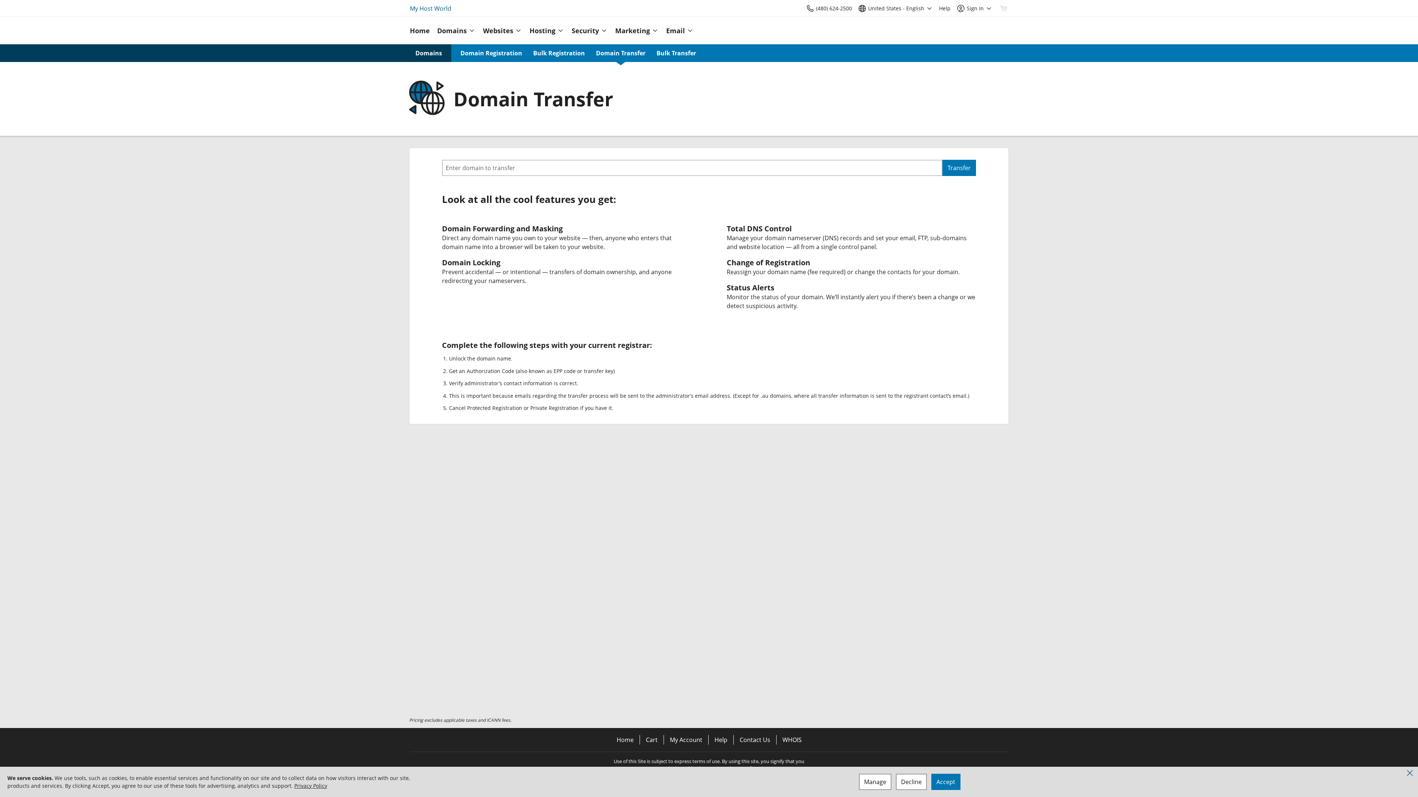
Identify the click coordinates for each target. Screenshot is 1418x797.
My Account (686, 740)
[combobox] (692, 168)
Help (721, 740)
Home (625, 740)
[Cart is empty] (1004, 8)
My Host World (430, 8)
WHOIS (792, 740)
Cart (652, 740)
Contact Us (755, 740)
